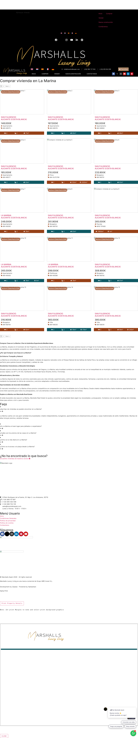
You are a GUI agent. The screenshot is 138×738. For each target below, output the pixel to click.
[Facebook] (56, 40)
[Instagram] (66, 40)
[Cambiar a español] (69, 33)
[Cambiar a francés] (73, 33)
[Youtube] (71, 40)
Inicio (100, 13)
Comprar (109, 13)
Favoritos (124, 69)
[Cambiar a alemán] (76, 33)
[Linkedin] (76, 40)
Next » (8, 86)
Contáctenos (103, 26)
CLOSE (4, 736)
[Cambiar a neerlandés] (65, 33)
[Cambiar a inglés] (62, 33)
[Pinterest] (82, 40)
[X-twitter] (61, 40)
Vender (101, 18)
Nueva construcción (106, 22)
